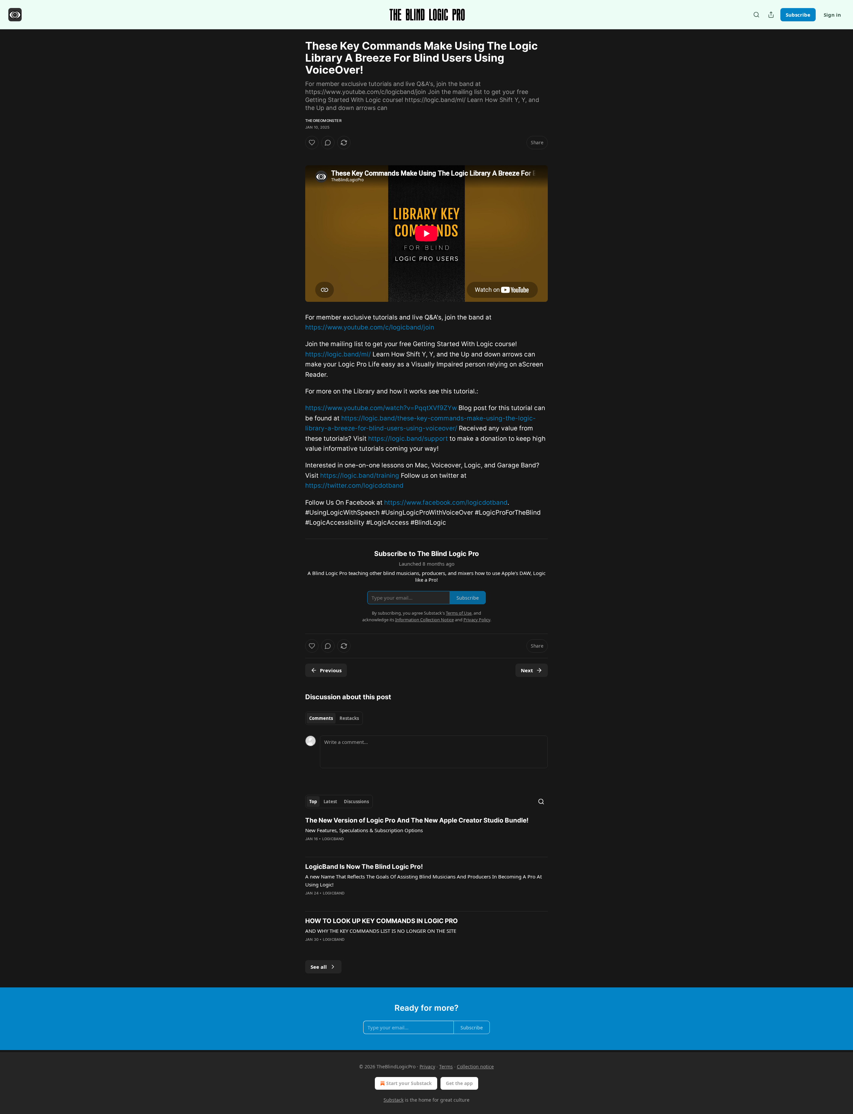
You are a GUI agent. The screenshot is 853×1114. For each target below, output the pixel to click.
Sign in (832, 14)
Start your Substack (409, 1083)
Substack (394, 1100)
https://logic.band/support (408, 438)
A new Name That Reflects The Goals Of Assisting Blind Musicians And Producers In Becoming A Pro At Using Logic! (423, 880)
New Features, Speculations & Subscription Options (364, 830)
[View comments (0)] (328, 142)
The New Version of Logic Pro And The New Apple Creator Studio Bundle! (416, 820)
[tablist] (334, 718)
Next (527, 670)
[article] (426, 834)
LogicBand (333, 838)
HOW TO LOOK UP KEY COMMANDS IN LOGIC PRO (381, 921)
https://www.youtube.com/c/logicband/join (369, 327)
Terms (446, 1066)
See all (319, 966)
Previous (331, 670)
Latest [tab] (330, 802)
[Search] (756, 14)
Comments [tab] (321, 718)
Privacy (427, 1066)
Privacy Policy (476, 620)
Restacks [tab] (349, 718)
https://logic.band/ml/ (338, 354)
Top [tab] (313, 802)
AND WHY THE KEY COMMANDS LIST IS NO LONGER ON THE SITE (380, 930)
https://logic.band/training (359, 475)
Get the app (459, 1083)
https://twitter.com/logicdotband (354, 485)
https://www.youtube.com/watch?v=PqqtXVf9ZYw (381, 408)
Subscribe (798, 14)
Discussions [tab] (356, 802)
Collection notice (475, 1066)
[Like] (312, 142)
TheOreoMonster (323, 120)
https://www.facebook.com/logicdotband (445, 502)
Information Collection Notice (424, 620)
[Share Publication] (771, 14)
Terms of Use (458, 613)
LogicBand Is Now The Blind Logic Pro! (364, 866)
